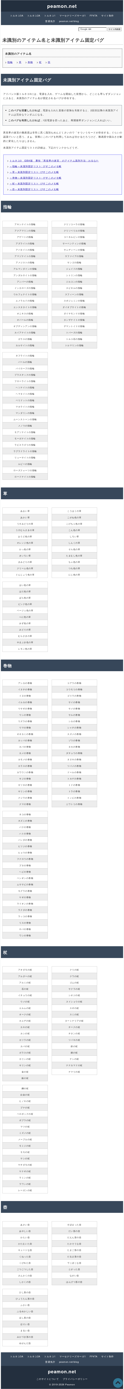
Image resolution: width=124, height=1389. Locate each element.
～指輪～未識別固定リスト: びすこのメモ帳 (36, 166)
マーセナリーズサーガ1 (72, 15)
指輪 (10, 62)
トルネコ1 (50, 15)
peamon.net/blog (69, 21)
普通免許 (50, 21)
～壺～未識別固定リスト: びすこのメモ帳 (34, 189)
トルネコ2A (33, 15)
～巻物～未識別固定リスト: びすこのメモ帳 (36, 177)
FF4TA (94, 15)
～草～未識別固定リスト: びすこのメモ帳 (34, 172)
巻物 (30, 62)
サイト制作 (107, 15)
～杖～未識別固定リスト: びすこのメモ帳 (34, 183)
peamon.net (62, 5)
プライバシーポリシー (75, 1378)
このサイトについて (47, 1378)
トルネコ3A (16, 15)
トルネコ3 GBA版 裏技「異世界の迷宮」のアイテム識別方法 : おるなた (54, 160)
